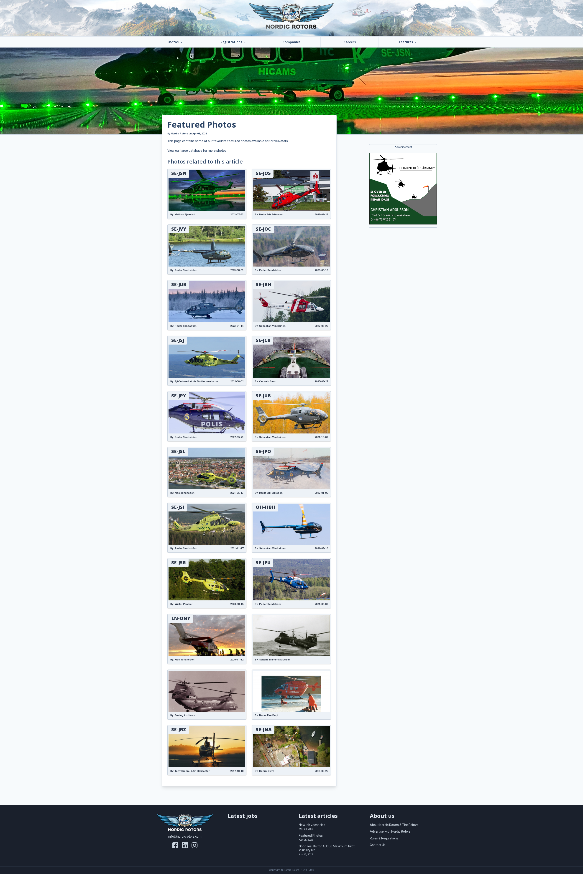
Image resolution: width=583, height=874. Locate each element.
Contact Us (378, 845)
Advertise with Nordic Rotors (390, 831)
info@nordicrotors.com (185, 836)
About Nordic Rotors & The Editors (394, 825)
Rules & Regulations (384, 838)
